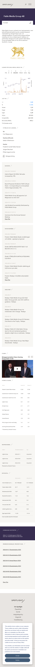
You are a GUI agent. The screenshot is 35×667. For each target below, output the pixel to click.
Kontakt (5, 23)
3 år (8, 72)
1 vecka (25, 72)
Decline (17, 660)
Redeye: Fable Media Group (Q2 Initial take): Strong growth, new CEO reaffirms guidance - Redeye (17, 300)
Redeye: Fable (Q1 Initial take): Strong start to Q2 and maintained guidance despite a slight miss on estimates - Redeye (17, 331)
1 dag (29, 72)
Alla (6, 73)
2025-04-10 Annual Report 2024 (12, 560)
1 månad (21, 72)
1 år (11, 72)
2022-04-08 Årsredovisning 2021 (12, 577)
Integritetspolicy (18, 614)
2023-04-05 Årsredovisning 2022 (12, 571)
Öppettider (18, 609)
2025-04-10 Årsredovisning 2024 (12, 555)
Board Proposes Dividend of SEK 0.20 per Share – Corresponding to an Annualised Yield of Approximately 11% (17, 186)
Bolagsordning (10, 156)
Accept (17, 655)
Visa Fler (7, 219)
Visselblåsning (18, 620)
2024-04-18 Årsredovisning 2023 (12, 566)
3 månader (15, 72)
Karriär (18, 612)
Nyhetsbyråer (9, 228)
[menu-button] (31, 23)
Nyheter (7, 165)
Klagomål (18, 617)
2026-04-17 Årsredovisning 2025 (12, 549)
